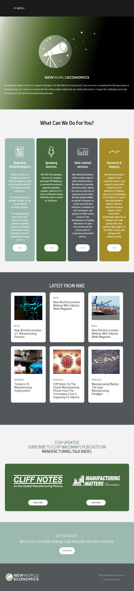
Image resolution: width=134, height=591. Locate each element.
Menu (19, 8)
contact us (67, 550)
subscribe (38, 502)
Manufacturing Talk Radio (66, 451)
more (20, 248)
